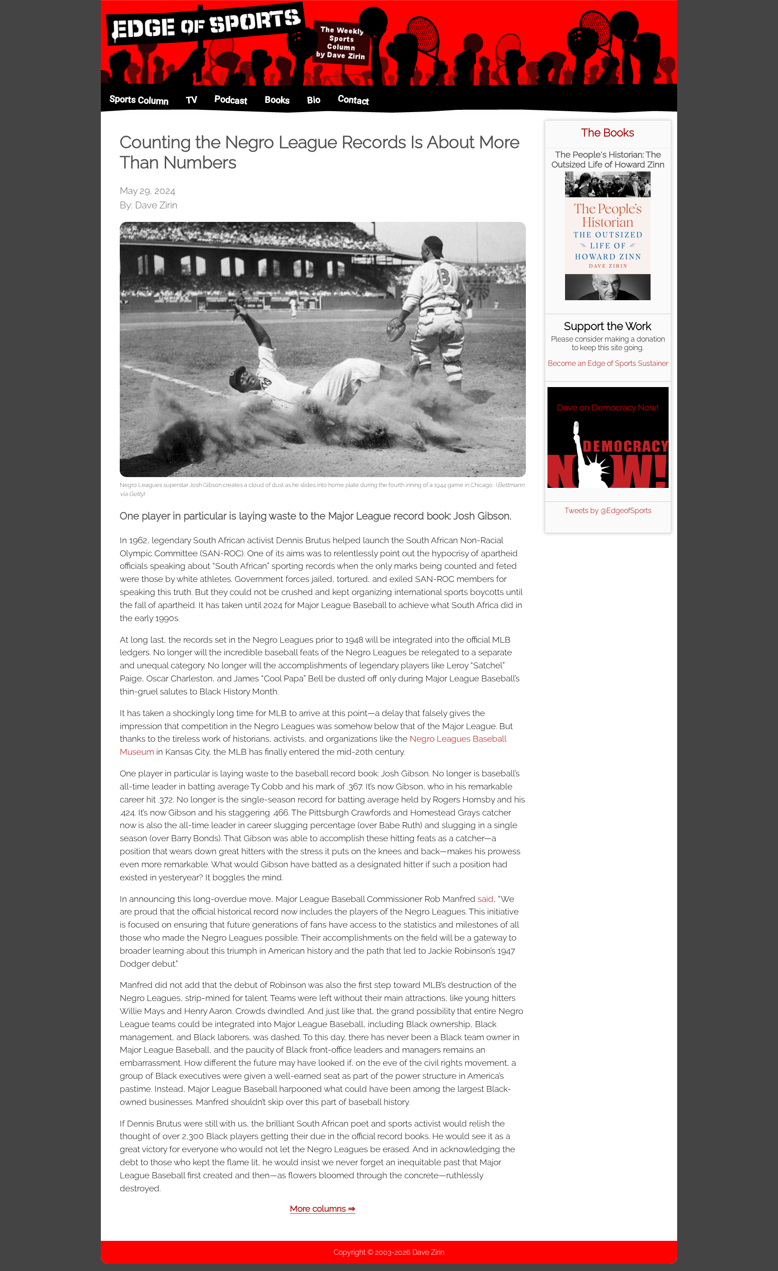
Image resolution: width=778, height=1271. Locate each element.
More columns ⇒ (322, 1208)
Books (277, 100)
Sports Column (139, 100)
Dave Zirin (428, 1252)
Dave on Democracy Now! (608, 407)
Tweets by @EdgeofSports (608, 510)
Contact (353, 100)
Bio (314, 100)
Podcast (231, 99)
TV (191, 100)
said (485, 899)
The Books (607, 132)
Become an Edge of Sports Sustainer (608, 363)
